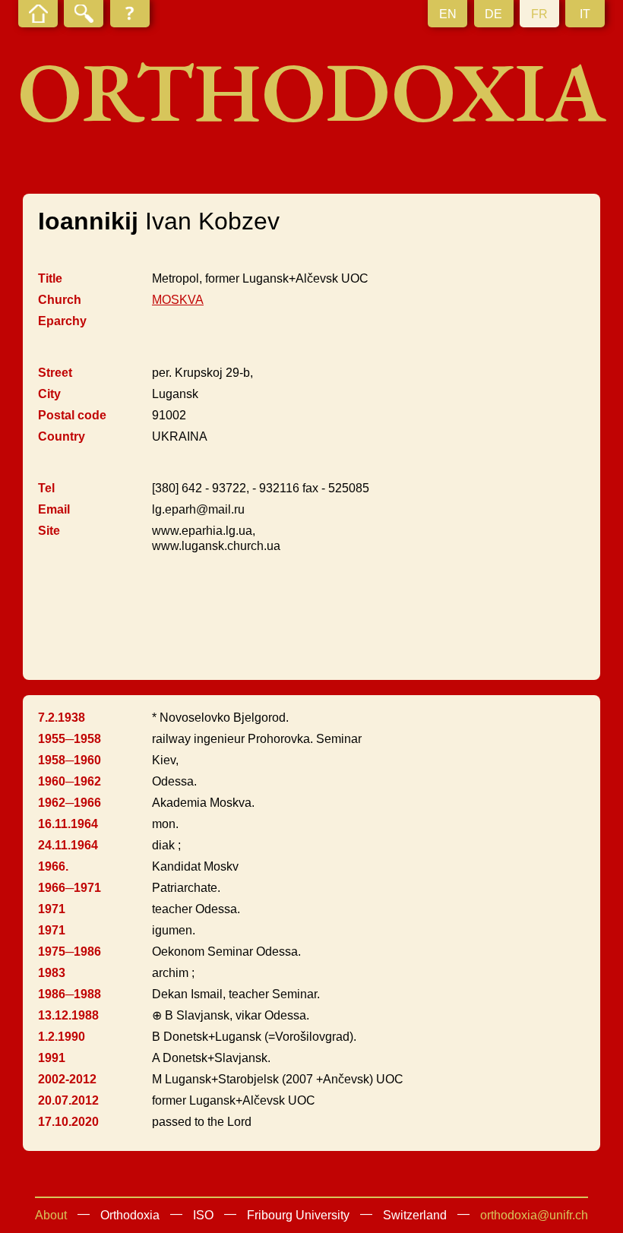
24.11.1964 (68, 845)
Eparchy (62, 321)
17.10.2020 (68, 1121)
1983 (51, 972)
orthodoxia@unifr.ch (534, 1215)
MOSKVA (178, 299)
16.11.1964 (68, 823)
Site (49, 530)
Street (55, 372)
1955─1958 (69, 738)
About (51, 1215)
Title (50, 278)
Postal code (72, 415)
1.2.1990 (61, 1036)
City (49, 393)
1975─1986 (69, 951)
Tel (46, 488)
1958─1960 (69, 760)
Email (54, 509)
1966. (53, 866)
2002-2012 (67, 1079)
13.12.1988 (68, 1015)
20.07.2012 (68, 1100)
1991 (51, 1057)
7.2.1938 (61, 717)
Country (61, 436)
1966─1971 (69, 887)
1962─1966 (69, 802)
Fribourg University (298, 1215)
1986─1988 (69, 994)
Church (59, 299)
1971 (51, 909)
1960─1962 (69, 781)
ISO (203, 1215)
